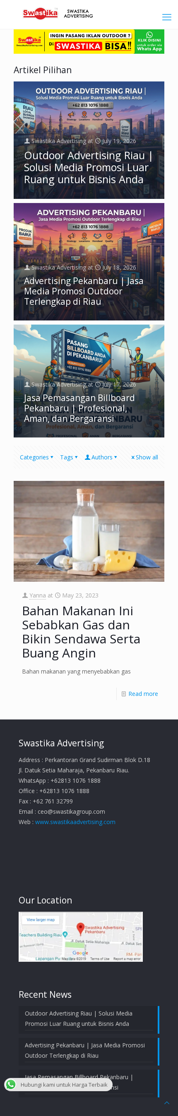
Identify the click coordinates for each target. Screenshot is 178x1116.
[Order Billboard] (89, 51)
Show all (147, 457)
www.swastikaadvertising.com (75, 822)
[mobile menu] (167, 17)
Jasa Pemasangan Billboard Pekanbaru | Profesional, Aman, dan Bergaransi (79, 408)
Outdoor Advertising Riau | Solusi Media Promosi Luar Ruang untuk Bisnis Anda (89, 167)
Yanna (37, 595)
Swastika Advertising (58, 141)
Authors (102, 457)
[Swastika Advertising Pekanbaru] (89, 12)
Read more (143, 694)
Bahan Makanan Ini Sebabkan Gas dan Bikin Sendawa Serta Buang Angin (81, 631)
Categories (34, 457)
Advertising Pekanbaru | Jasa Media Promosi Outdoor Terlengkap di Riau (84, 291)
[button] (81, 937)
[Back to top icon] (167, 1102)
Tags (66, 457)
